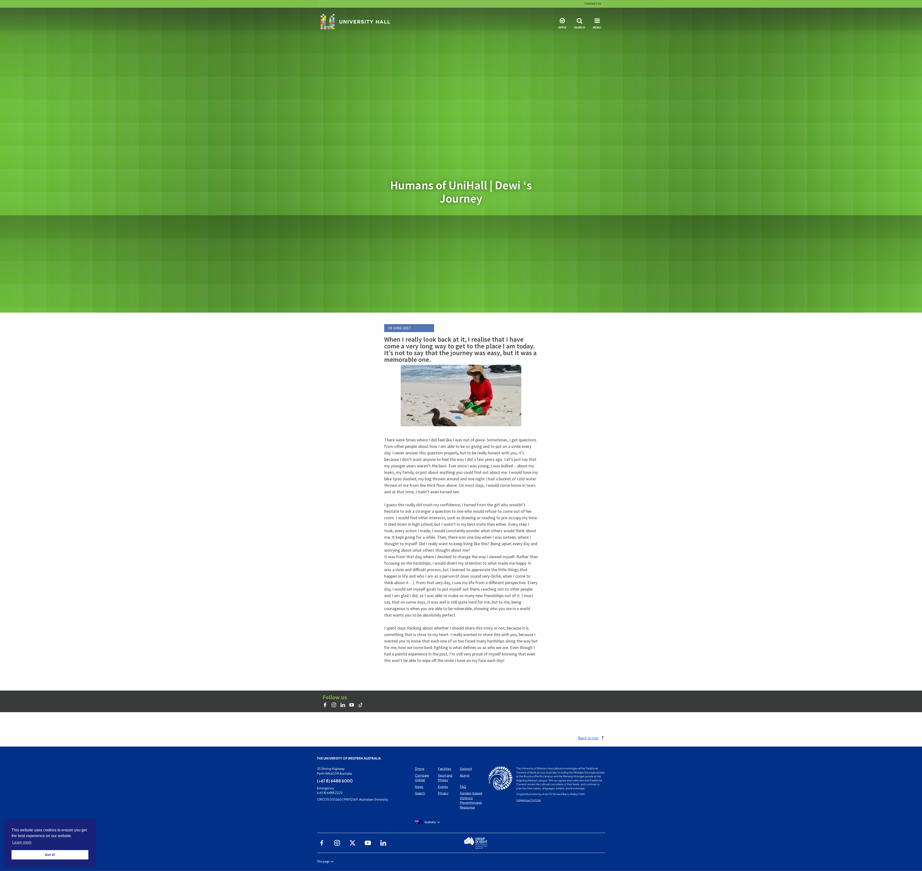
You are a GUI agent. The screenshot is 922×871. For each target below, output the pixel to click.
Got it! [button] (50, 855)
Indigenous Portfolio (528, 800)
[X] (352, 843)
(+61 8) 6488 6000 (335, 780)
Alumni (464, 775)
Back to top (588, 737)
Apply (562, 27)
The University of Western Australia (349, 758)
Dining (419, 769)
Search (579, 27)
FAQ (463, 787)
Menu (597, 27)
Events (443, 787)
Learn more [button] (22, 842)
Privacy (443, 793)
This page (323, 861)
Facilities (444, 769)
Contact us (592, 3)
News (419, 787)
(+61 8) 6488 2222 (330, 793)
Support (466, 769)
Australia (430, 822)
